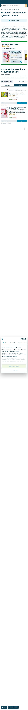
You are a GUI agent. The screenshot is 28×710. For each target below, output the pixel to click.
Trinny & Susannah (13, 89)
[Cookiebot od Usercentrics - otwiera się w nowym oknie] (20, 339)
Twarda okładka (10, 77)
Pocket (23, 77)
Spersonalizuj (13, 370)
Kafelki (8, 85)
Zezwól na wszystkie (14, 366)
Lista (21, 85)
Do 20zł (3, 77)
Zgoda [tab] (4, 342)
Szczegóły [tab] (12, 342)
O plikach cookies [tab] (22, 342)
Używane (17, 77)
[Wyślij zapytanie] (26, 5)
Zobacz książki (14, 20)
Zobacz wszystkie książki (8, 48)
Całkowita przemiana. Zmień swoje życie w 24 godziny (16, 52)
